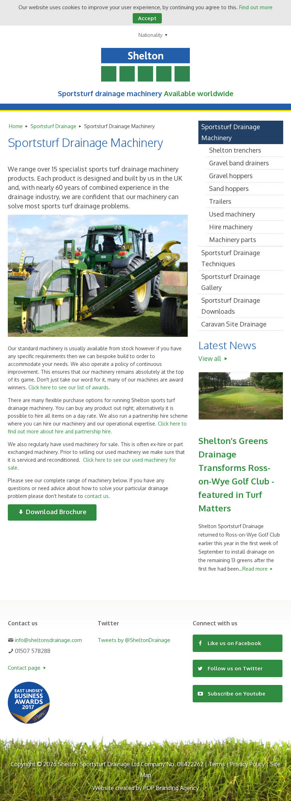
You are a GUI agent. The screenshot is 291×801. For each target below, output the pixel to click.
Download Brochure (55, 512)
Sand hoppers (229, 188)
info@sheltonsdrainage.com (48, 640)
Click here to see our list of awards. (69, 387)
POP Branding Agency (171, 787)
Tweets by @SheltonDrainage (134, 640)
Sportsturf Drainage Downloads (230, 305)
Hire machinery (231, 227)
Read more (255, 569)
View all (210, 358)
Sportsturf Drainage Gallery (230, 282)
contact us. (97, 496)
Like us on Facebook (233, 643)
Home (16, 126)
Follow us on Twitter (234, 668)
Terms (217, 764)
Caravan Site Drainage (234, 324)
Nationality (150, 35)
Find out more (256, 7)
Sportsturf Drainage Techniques (230, 258)
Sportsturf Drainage (53, 126)
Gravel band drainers (239, 163)
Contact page (25, 667)
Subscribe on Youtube (235, 693)
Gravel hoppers (231, 176)
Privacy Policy (247, 764)
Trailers (220, 201)
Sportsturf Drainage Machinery (230, 132)
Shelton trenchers (235, 150)
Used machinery (232, 214)
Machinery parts (232, 239)
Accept (147, 18)
